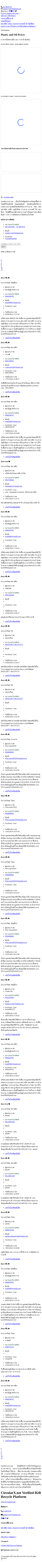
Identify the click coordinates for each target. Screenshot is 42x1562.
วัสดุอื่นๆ (31, 24)
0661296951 (9, 361)
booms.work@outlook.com (14, 1004)
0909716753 (9, 1347)
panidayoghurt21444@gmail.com (16, 1236)
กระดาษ (15, 24)
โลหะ (10, 24)
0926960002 (9, 752)
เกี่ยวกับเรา (12, 16)
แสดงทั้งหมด (5, 21)
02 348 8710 (7, 7)
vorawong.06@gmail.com (14, 367)
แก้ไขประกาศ (14, 26)
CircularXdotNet (11, 238)
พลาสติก (4, 24)
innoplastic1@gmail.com (13, 486)
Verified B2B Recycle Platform (11, 1545)
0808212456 (9, 1230)
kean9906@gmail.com (13, 302)
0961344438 (9, 595)
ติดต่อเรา (32, 26)
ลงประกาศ (5, 26)
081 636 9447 (10, 227)
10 (2, 268)
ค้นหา (3, 247)
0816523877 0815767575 (14, 644)
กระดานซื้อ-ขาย (7, 18)
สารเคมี (22, 24)
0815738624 (9, 480)
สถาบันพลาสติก (8, 197)
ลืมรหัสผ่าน (24, 26)
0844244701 (9, 296)
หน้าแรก (4, 16)
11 (1, 270)
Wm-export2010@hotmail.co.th (16, 758)
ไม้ (26, 24)
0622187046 (9, 997)
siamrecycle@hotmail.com (12, 9)
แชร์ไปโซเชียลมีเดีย (12, 338)
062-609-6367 (10, 1122)
